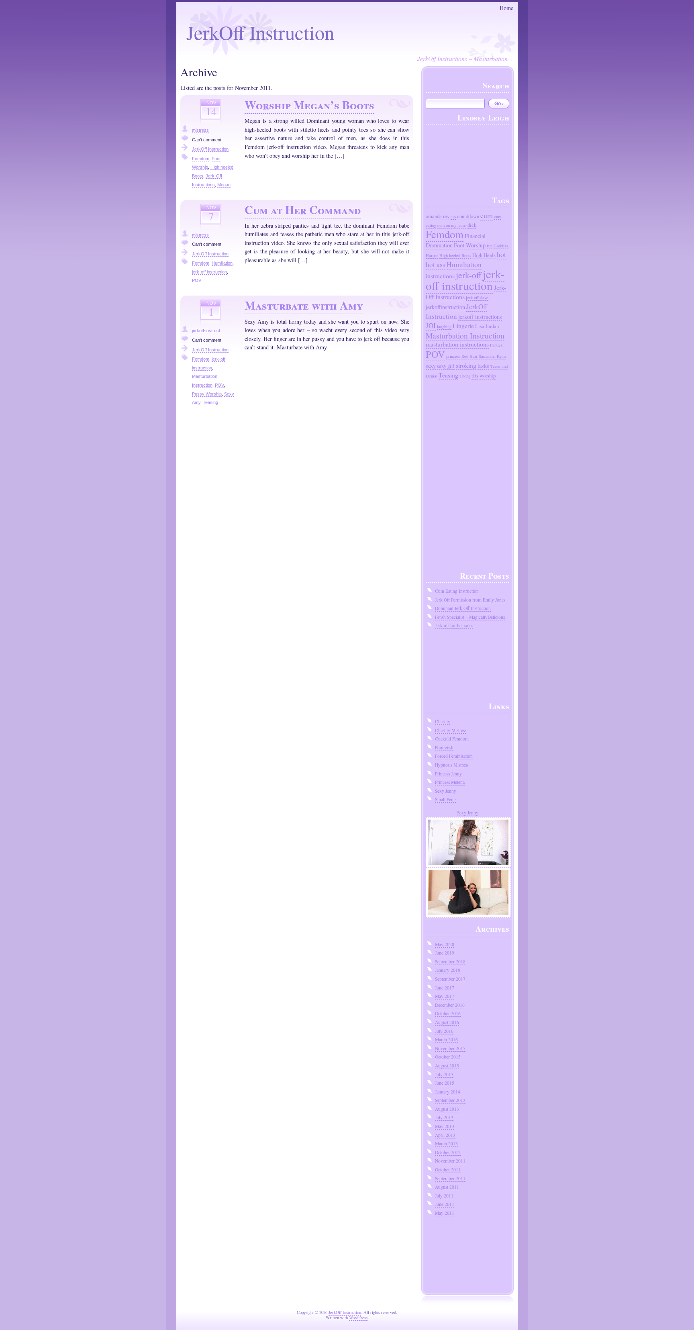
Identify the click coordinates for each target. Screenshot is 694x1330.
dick (471, 225)
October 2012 (448, 1152)
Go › (499, 103)
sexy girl (446, 366)
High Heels (484, 255)
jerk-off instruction (209, 271)
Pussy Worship (207, 394)
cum (486, 215)
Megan (224, 184)
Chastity (442, 721)
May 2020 (444, 944)
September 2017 (450, 979)
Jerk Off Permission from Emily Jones (470, 600)
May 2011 (444, 1213)
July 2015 (444, 1074)
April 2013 (445, 1135)
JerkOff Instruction (260, 32)
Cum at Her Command (303, 209)
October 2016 (448, 1013)
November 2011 (450, 1161)
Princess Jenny (448, 774)
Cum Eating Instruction (457, 591)
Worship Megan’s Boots (309, 104)
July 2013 (444, 1117)
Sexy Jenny (445, 791)
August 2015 (447, 1066)
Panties (496, 345)
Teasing (210, 402)
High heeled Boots (455, 255)
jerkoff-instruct (206, 330)
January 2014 (447, 1092)
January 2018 (447, 970)
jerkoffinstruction (445, 307)
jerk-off (469, 275)
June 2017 (444, 988)
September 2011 (450, 1178)
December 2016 (450, 1005)
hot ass (435, 264)
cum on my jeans (451, 225)
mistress (200, 130)
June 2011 (444, 1204)
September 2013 (450, 1100)
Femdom (200, 158)
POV (196, 280)
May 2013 (444, 1126)
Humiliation (222, 263)
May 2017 (444, 996)
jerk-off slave (477, 297)
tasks (483, 365)
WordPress (358, 1317)
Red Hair (469, 356)
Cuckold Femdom (452, 739)
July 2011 (444, 1196)
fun (489, 246)
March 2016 (446, 1039)
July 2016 (444, 1031)
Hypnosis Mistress (451, 765)
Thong (464, 376)
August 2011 (447, 1187)
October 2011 (448, 1170)
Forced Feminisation (454, 756)
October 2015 (448, 1057)
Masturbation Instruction (465, 335)
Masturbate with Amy (304, 305)
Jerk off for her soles (454, 625)
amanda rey (437, 216)
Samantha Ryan (492, 356)
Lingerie (463, 325)
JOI (431, 325)
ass (453, 216)
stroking (466, 365)
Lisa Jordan (487, 326)
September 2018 (450, 962)
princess (453, 356)
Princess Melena (450, 782)
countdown (468, 216)
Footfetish (444, 748)
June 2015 (444, 1083)
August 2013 (447, 1109)
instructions (440, 275)
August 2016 (447, 1022)
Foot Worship (470, 245)
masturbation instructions (457, 344)
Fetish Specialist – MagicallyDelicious (470, 617)
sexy (431, 365)
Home (506, 8)
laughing (444, 326)
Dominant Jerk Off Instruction (463, 608)
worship (488, 375)
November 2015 (450, 1048)
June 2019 (444, 953)
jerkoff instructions (480, 316)
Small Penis (445, 799)
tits (475, 375)
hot (501, 254)
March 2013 (446, 1143)
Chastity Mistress (450, 730)
